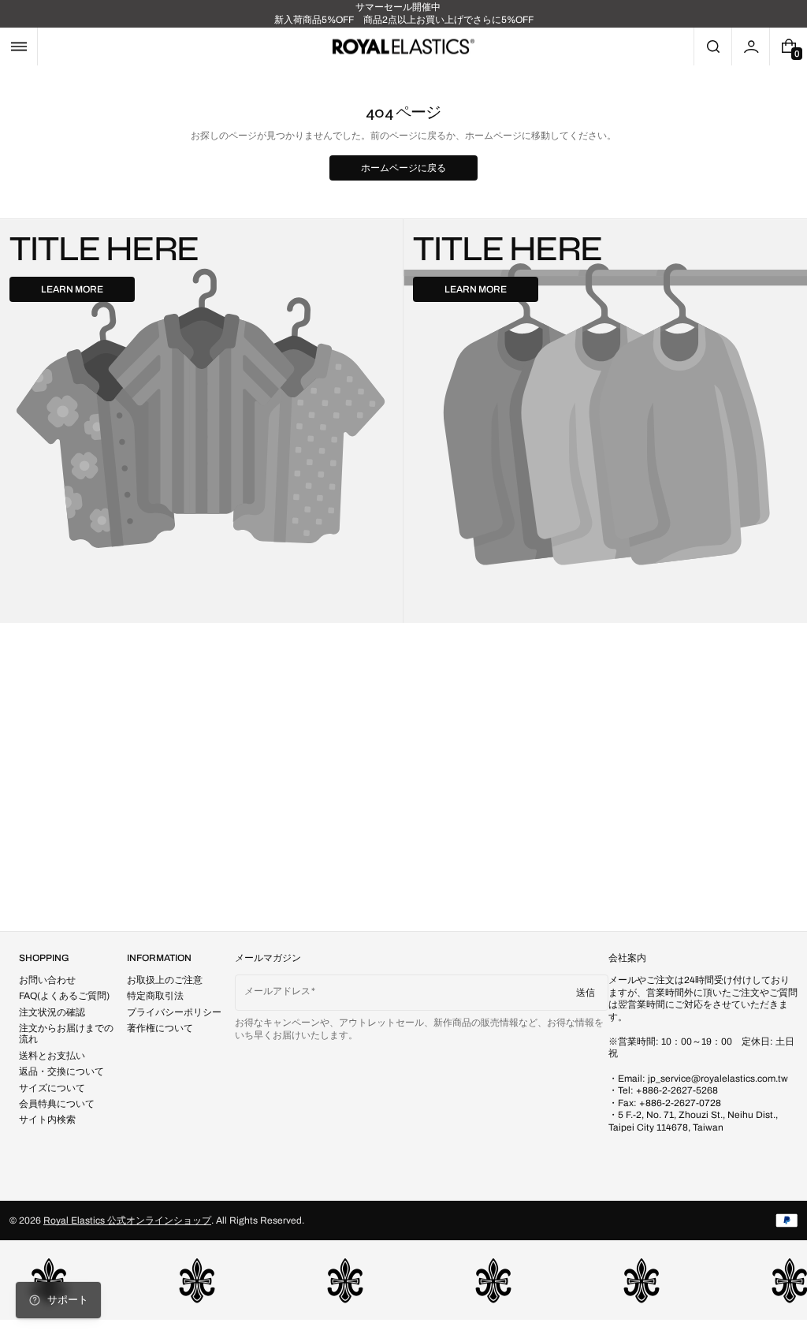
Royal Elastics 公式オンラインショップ (127, 1220)
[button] (18, 46)
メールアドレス (277, 991)
